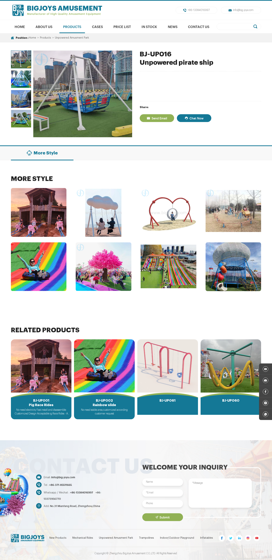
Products (72, 26)
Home (20, 26)
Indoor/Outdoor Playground (177, 538)
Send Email (159, 118)
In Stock (149, 26)
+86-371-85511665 (60, 484)
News (172, 26)
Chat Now (196, 118)
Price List (122, 26)
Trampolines (146, 538)
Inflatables (206, 538)
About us (44, 26)
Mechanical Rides (82, 538)
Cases (97, 26)
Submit (164, 517)
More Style (45, 153)
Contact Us (198, 26)
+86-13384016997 (199, 10)
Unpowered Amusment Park (72, 38)
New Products (57, 538)
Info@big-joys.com (243, 10)
